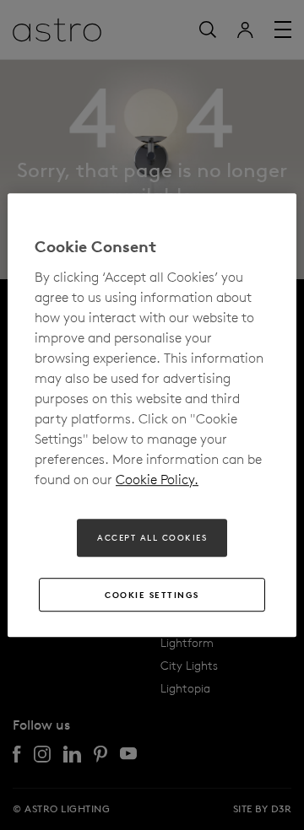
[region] (152, 415)
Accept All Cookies (152, 537)
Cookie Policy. (157, 479)
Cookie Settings (152, 595)
